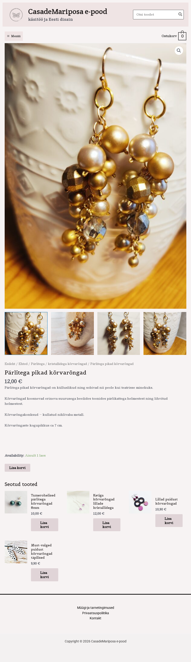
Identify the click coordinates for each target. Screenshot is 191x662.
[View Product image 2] (72, 333)
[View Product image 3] (118, 333)
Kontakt (95, 618)
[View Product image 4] (164, 333)
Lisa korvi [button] (44, 525)
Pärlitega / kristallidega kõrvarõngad (59, 363)
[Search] (180, 14)
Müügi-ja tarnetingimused (95, 608)
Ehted (23, 363)
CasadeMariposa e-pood (67, 11)
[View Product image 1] (26, 333)
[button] (179, 50)
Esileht (10, 363)
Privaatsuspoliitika (95, 613)
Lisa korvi (17, 467)
